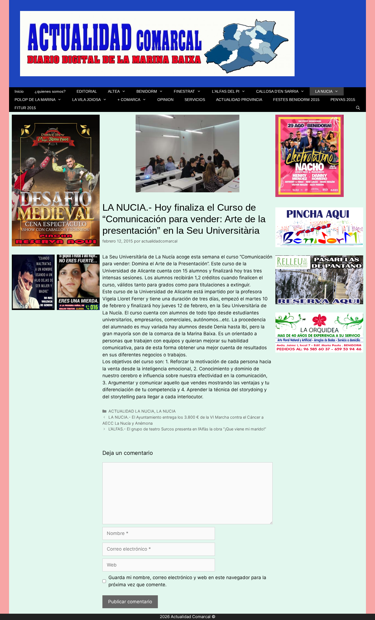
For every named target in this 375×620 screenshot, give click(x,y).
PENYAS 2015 (343, 99)
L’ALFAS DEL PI (225, 91)
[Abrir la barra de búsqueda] (358, 108)
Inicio (19, 91)
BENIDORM (146, 91)
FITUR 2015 (25, 108)
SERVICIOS (194, 99)
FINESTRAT (184, 91)
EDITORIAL (87, 91)
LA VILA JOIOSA (86, 99)
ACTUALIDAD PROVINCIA (239, 99)
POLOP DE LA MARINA (35, 99)
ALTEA (114, 91)
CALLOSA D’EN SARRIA (277, 91)
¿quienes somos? (50, 91)
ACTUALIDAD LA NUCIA (131, 411)
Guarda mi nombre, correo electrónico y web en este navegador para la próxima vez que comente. (187, 581)
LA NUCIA (323, 91)
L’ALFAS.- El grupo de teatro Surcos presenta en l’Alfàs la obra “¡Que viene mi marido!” (187, 429)
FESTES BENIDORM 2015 (296, 99)
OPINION (165, 99)
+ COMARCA (128, 99)
